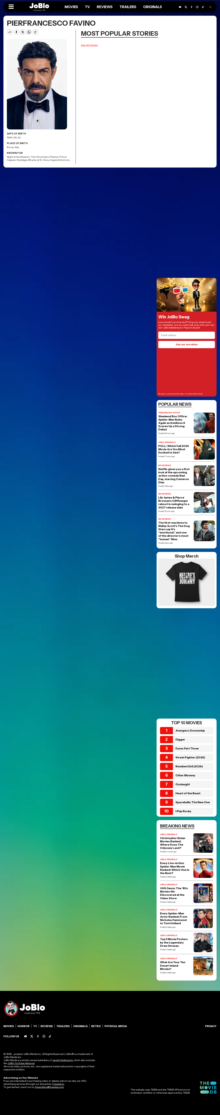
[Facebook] (38, 1036)
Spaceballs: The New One (192, 802)
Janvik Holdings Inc (62, 1060)
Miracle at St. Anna (38, 160)
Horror (24, 1026)
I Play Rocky (183, 811)
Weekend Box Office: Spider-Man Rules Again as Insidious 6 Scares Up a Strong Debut (172, 423)
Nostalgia (22, 160)
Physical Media (115, 1026)
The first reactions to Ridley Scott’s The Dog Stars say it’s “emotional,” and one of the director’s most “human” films (174, 531)
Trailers (63, 1026)
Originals (80, 1026)
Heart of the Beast (187, 793)
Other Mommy (185, 775)
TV (35, 1026)
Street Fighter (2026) (190, 757)
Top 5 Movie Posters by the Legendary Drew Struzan (174, 942)
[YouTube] (25, 1036)
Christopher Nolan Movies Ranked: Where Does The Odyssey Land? (172, 843)
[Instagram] (44, 1036)
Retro (96, 1026)
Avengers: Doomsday (190, 730)
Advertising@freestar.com (49, 1087)
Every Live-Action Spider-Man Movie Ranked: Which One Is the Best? (174, 868)
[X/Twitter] (31, 1036)
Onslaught (182, 784)
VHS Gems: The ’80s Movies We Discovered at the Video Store (174, 893)
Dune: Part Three (187, 748)
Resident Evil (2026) (189, 766)
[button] (11, 6)
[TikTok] (203, 7)
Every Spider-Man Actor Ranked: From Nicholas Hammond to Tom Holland (173, 918)
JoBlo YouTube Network (21, 1063)
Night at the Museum (18, 156)
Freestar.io (58, 1084)
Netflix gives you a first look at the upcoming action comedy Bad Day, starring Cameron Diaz (174, 475)
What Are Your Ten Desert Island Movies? (172, 965)
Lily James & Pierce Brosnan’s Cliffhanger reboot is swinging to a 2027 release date (173, 502)
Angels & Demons (60, 160)
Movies (8, 1026)
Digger (180, 739)
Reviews (47, 1026)
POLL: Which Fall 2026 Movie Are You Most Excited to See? (173, 449)
